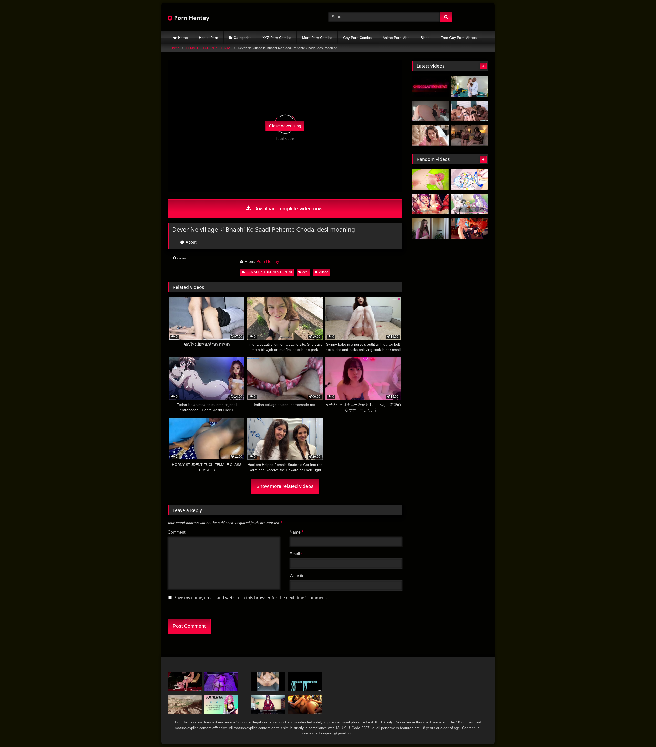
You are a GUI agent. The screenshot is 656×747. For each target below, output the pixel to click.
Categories (242, 38)
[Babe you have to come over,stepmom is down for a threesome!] (430, 135)
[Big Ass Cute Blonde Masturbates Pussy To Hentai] (430, 111)
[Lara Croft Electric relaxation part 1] (185, 704)
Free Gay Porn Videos (458, 38)
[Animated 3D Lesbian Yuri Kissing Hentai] (305, 704)
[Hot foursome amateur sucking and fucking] (469, 111)
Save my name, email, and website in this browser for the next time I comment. (250, 598)
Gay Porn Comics (357, 38)
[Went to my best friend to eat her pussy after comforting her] (469, 135)
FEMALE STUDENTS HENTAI (208, 48)
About (190, 242)
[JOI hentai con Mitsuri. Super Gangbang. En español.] (221, 704)
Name (296, 532)
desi (305, 272)
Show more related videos (285, 486)
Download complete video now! (288, 208)
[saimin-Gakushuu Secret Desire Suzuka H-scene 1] (268, 704)
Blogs (425, 38)
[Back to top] (640, 732)
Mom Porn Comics (317, 38)
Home (183, 38)
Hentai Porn (208, 38)
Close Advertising (285, 126)
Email (296, 554)
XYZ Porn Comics (276, 38)
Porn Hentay (190, 18)
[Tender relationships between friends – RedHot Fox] (221, 682)
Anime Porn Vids (396, 38)
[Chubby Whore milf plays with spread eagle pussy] (268, 682)
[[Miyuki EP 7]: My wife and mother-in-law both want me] (430, 204)
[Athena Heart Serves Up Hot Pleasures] (430, 228)
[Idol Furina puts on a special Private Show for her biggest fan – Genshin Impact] (469, 179)
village (323, 272)
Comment (176, 532)
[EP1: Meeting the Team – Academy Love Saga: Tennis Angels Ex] (469, 204)
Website (297, 576)
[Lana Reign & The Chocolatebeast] (430, 86)
